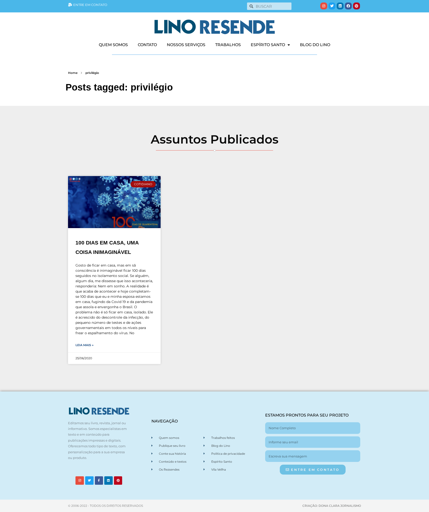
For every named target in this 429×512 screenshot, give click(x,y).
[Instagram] (323, 5)
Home (72, 73)
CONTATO (147, 44)
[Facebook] (348, 5)
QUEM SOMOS (113, 44)
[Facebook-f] (99, 480)
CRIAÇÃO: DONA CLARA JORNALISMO (331, 506)
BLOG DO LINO (315, 44)
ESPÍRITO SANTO (268, 44)
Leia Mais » (84, 345)
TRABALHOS (228, 44)
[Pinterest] (356, 5)
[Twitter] (331, 5)
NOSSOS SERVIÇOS (186, 44)
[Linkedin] (340, 5)
